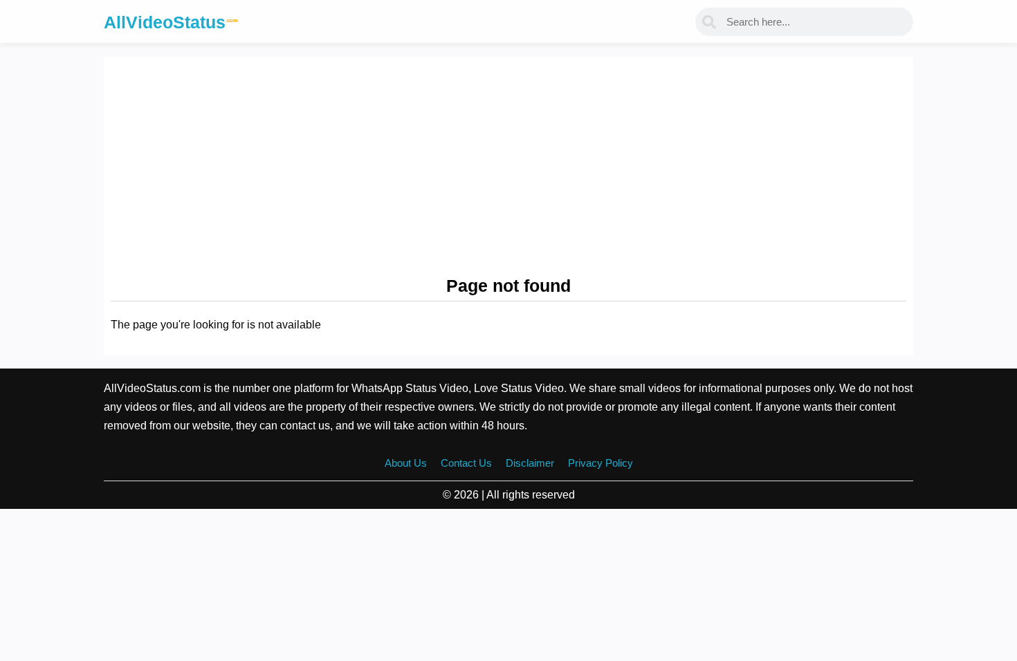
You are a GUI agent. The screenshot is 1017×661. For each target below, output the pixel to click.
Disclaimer (530, 463)
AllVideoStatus (171, 22)
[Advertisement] (508, 167)
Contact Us (466, 463)
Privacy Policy (600, 463)
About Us (406, 463)
